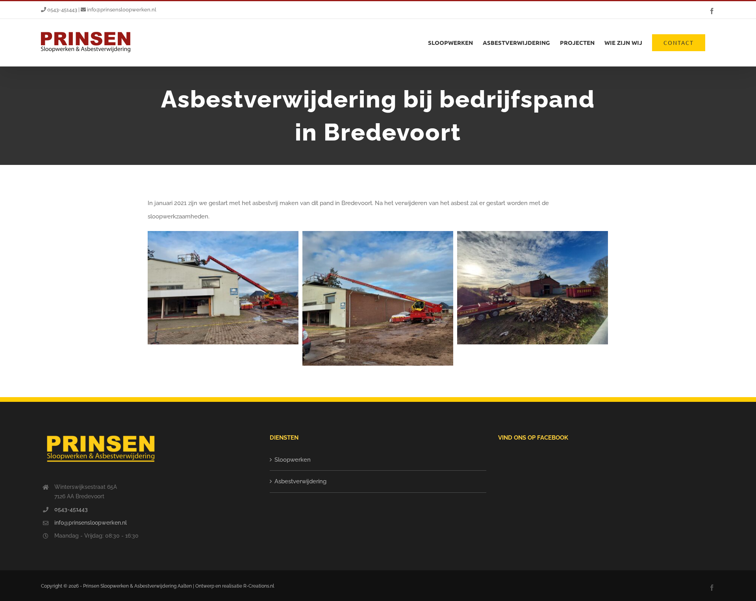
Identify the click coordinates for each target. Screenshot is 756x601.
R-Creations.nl (258, 586)
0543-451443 (61, 10)
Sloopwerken (292, 459)
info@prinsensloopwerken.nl (121, 10)
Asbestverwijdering (300, 481)
